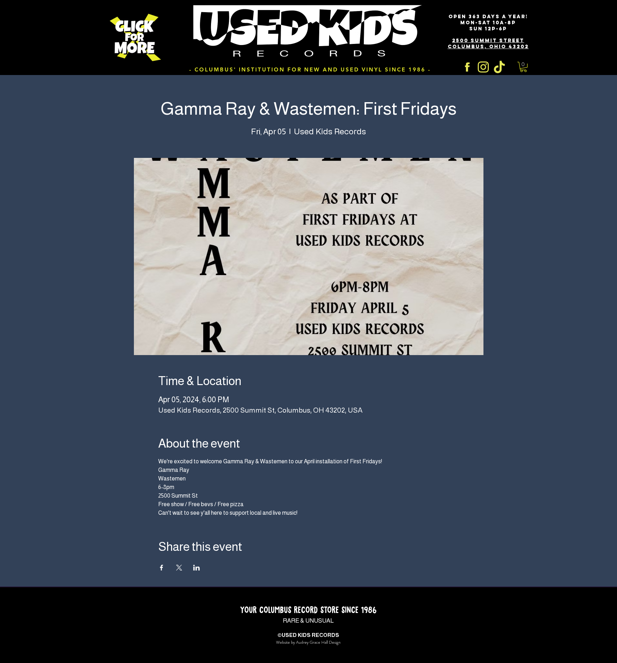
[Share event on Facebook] (161, 567)
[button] (523, 67)
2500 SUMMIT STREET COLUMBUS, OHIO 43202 (488, 44)
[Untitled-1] (499, 67)
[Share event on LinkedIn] (196, 567)
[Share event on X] (179, 567)
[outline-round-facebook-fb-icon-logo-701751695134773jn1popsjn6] (467, 67)
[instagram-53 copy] (483, 67)
